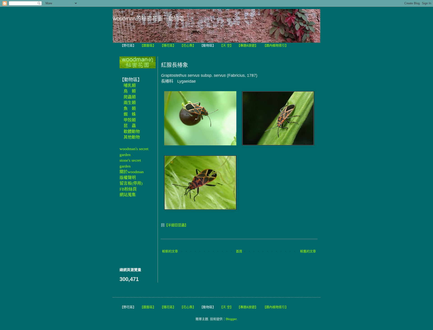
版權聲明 (128, 177)
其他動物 (132, 137)
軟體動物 (132, 131)
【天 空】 (226, 45)
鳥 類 (130, 91)
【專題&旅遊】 (247, 45)
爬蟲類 (130, 97)
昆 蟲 (130, 125)
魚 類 (130, 108)
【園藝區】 (148, 45)
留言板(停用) (131, 183)
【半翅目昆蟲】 (176, 225)
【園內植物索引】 (275, 45)
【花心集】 (188, 45)
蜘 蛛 (130, 114)
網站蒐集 (128, 195)
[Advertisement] (133, 232)
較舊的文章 (308, 251)
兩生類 (130, 102)
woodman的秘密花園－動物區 (148, 18)
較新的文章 (170, 251)
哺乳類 (130, 85)
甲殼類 (130, 120)
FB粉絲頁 (128, 189)
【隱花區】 (168, 45)
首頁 (239, 251)
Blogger (231, 319)
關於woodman (132, 172)
